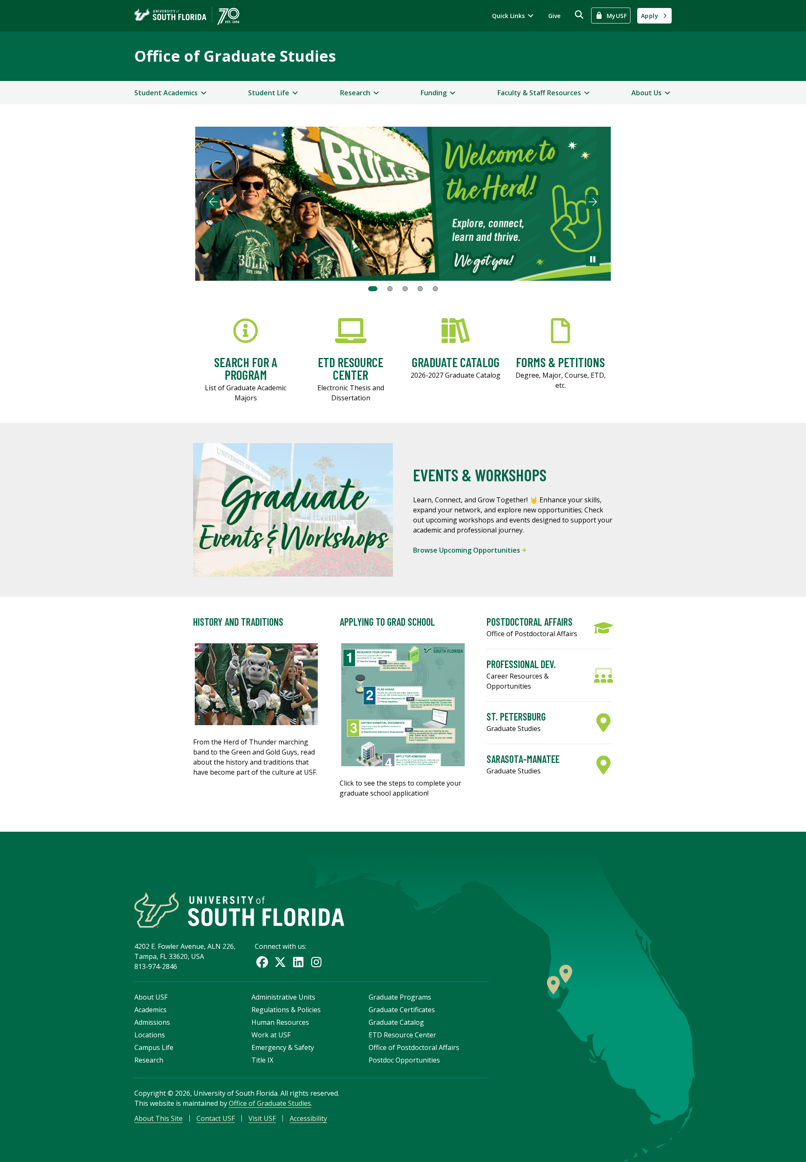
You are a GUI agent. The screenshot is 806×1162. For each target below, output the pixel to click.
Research (148, 1060)
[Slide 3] (405, 288)
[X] (280, 962)
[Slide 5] (435, 288)
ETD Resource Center (402, 1034)
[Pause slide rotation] (592, 259)
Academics (150, 1009)
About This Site (158, 1118)
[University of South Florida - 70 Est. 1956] (186, 16)
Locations (149, 1034)
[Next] (592, 202)
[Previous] (213, 202)
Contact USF (215, 1118)
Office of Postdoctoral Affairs (414, 1047)
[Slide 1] (372, 288)
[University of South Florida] (239, 910)
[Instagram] (316, 962)
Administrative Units (283, 997)
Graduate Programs (400, 997)
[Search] (579, 14)
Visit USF (262, 1118)
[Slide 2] (390, 288)
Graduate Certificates (402, 1009)
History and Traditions (238, 622)
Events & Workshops (480, 475)
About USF (150, 997)
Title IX (262, 1060)
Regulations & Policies (286, 1009)
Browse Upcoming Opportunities (467, 550)
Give (554, 16)
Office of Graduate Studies (235, 56)
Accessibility (308, 1118)
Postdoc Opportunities (404, 1060)
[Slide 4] (420, 288)
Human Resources (280, 1022)
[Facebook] (262, 962)
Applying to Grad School (387, 622)
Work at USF (270, 1034)
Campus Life (153, 1047)
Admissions (152, 1022)
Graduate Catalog (396, 1022)
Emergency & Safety (282, 1047)
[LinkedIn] (298, 962)
